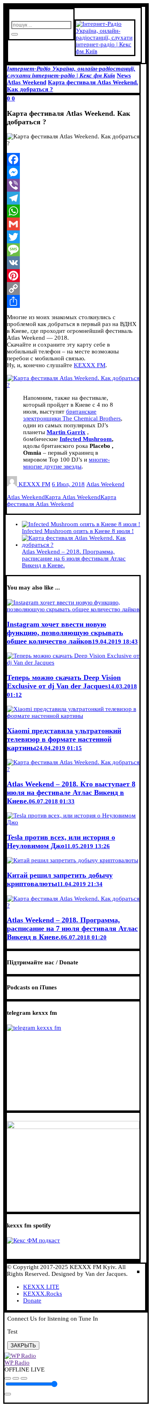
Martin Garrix (66, 432)
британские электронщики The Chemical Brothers (72, 415)
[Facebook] (73, 159)
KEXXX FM (89, 365)
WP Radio (17, 1362)
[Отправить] (73, 301)
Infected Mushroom (86, 439)
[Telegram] (73, 198)
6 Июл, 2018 (68, 484)
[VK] (73, 262)
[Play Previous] (7, 1378)
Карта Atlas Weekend (73, 497)
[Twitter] (73, 236)
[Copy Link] (73, 288)
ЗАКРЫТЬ (23, 1345)
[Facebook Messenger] (73, 172)
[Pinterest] (73, 275)
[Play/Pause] (16, 1378)
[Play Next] (24, 1378)
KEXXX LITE (41, 1287)
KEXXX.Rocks (42, 1293)
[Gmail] (73, 223)
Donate (32, 1300)
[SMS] (73, 249)
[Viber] (73, 185)
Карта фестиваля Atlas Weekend (61, 500)
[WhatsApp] (73, 211)
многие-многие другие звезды (66, 463)
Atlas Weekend (105, 484)
